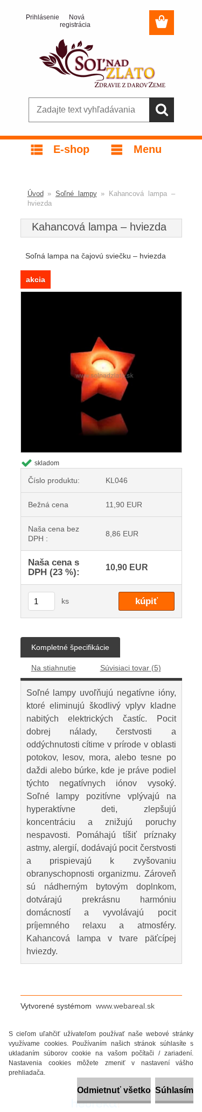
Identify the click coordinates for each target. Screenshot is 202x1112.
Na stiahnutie (53, 667)
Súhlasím (174, 1090)
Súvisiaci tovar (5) (130, 667)
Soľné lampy (76, 194)
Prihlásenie (38, 17)
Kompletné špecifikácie (70, 647)
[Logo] (101, 63)
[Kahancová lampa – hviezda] (101, 296)
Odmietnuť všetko (114, 1090)
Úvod (35, 194)
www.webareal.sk (125, 1006)
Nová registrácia (72, 21)
